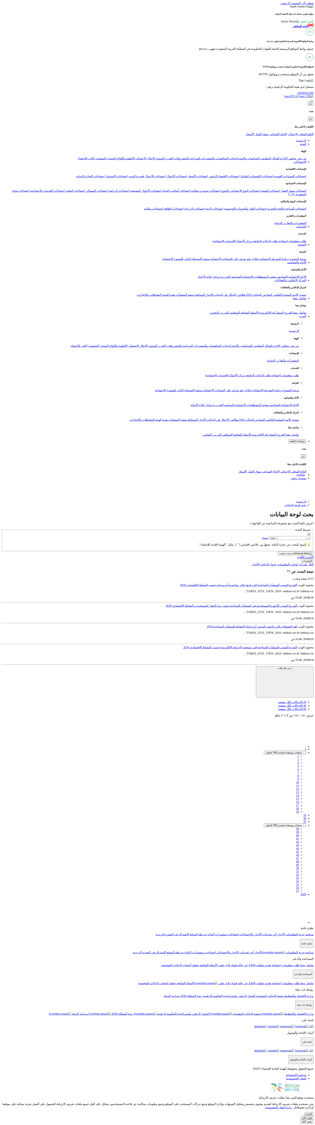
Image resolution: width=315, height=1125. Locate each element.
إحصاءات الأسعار (198, 176)
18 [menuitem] (297, 808)
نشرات (303, 564)
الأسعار (250, 134)
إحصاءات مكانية (153, 208)
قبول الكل (307, 1117)
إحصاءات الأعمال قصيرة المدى (147, 176)
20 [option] (292, 702)
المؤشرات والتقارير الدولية (290, 223)
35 (304, 815)
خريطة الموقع (198, 934)
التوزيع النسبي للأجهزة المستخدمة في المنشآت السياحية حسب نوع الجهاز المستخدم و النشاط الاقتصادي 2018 (231, 605)
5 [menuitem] (298, 765)
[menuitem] (296, 1075)
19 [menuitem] (297, 811)
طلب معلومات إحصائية (292, 241)
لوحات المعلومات (287, 564)
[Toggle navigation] (312, 100)
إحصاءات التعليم (75, 190)
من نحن (301, 158)
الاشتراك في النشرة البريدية (172, 934)
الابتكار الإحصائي (145, 158)
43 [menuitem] (297, 845)
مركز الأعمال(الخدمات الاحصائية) (232, 241)
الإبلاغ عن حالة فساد (242, 965)
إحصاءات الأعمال (176, 176)
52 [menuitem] (297, 874)
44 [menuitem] (297, 848)
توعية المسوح (297, 258)
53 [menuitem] (297, 877)
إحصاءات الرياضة (118, 190)
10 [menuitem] (297, 782)
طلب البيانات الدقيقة (265, 241)
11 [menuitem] (297, 785)
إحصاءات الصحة (270, 190)
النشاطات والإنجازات (149, 294)
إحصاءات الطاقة (174, 208)
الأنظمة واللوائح (125, 158)
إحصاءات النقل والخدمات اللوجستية (245, 208)
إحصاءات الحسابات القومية (290, 176)
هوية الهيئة (168, 294)
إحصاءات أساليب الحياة (176, 190)
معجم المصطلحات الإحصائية (259, 276)
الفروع (287, 312)
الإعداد (309, 1114)
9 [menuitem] (298, 779)
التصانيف (282, 276)
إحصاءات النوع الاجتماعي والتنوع (240, 190)
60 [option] (292, 709)
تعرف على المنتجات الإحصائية (227, 258)
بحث (272, 538)
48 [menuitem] (297, 861)
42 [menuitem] (297, 841)
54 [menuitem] (297, 881)
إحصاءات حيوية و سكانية (205, 190)
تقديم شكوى (263, 965)
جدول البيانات (268, 564)
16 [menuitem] (297, 801)
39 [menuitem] (297, 832)
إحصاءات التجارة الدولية (90, 176)
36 (304, 818)
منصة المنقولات (185, 294)
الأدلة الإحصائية (297, 276)
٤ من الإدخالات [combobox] (284, 668)
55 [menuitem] (297, 884)
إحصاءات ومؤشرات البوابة (223, 934)
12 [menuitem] (297, 788)
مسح (265, 537)
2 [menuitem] (298, 756)
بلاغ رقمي (223, 965)
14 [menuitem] (297, 795)
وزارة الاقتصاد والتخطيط (298, 995)
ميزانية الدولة (172, 995)
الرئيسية (294, 330)
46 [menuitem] (297, 855)
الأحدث (309, 557)
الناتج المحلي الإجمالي (301, 134)
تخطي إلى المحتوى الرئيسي (297, 3)
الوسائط (200, 294)
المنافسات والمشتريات (214, 158)
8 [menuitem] (298, 775)
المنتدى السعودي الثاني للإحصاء (97, 158)
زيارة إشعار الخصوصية (278, 1107)
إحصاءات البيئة (214, 208)
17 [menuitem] (297, 805)
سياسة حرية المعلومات (299, 934)
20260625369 (306, 93)
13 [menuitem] (297, 792)
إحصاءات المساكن (97, 190)
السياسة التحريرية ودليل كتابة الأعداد (220, 276)
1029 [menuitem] (303, 894)
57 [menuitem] (297, 891)
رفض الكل (307, 1121)
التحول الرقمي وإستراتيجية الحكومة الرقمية (228, 995)
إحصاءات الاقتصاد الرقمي (224, 176)
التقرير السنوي (164, 158)
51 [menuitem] (297, 871)
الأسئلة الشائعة (249, 312)
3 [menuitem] (298, 759)
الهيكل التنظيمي (269, 158)
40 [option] (292, 705)
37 (304, 821)
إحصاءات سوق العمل (293, 190)
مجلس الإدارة (287, 158)
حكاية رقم (252, 258)
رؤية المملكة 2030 (191, 995)
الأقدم (300, 557)
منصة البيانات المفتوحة (269, 995)
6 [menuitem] (298, 769)
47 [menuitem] (297, 858)
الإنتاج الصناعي (278, 134)
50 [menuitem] (297, 868)
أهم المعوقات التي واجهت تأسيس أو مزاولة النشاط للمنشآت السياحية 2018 (252, 626)
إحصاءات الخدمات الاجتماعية (47, 190)
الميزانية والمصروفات (186, 158)
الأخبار (209, 294)
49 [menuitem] (297, 864)
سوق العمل (262, 134)
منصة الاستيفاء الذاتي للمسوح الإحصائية (185, 258)
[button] (297, 21)
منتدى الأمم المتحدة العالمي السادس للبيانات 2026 (275, 294)
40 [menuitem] (297, 835)
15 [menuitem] (297, 798)
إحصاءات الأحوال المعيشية (146, 190)
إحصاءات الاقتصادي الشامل (256, 176)
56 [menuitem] (297, 887)
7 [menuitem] (298, 772)
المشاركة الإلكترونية (270, 312)
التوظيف (234, 312)
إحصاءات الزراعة (194, 208)
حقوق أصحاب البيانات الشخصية (180, 965)
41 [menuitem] (297, 838)
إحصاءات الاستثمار (116, 176)
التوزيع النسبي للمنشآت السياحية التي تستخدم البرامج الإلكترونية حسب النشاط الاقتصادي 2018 (240, 647)
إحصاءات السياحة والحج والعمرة (287, 208)
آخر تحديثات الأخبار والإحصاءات (258, 934)
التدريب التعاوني (219, 312)
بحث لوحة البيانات (295, 505)
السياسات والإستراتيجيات (244, 158)
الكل (311, 564)
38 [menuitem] (297, 828)
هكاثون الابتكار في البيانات (229, 294)
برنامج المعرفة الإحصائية (274, 258)
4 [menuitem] (298, 762)
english (301, 474)
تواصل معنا (299, 312)
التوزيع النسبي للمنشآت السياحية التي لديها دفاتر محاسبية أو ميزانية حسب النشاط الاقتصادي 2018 (238, 585)
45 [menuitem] (297, 851)
